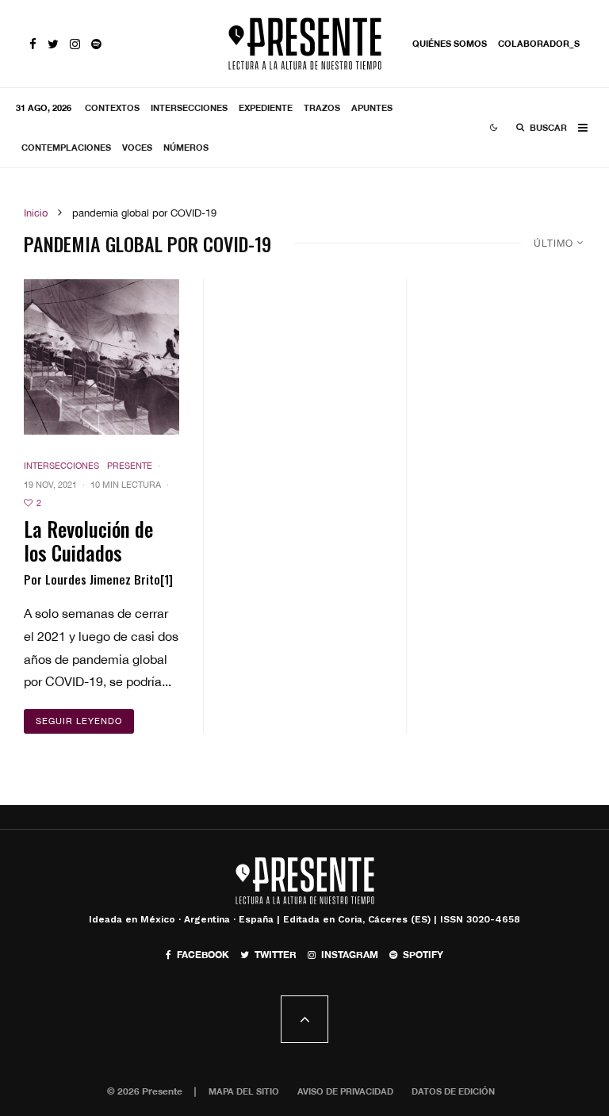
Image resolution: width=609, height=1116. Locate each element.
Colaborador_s (539, 43)
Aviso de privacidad (345, 1091)
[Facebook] (33, 44)
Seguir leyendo (79, 721)
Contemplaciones (66, 147)
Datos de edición (453, 1091)
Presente (129, 465)
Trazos (322, 107)
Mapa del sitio (244, 1091)
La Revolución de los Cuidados (88, 541)
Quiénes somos (449, 43)
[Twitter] (53, 44)
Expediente (266, 107)
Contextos (112, 107)
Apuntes (372, 107)
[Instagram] (75, 44)
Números (186, 147)
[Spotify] (96, 44)
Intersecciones (189, 107)
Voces (137, 147)
